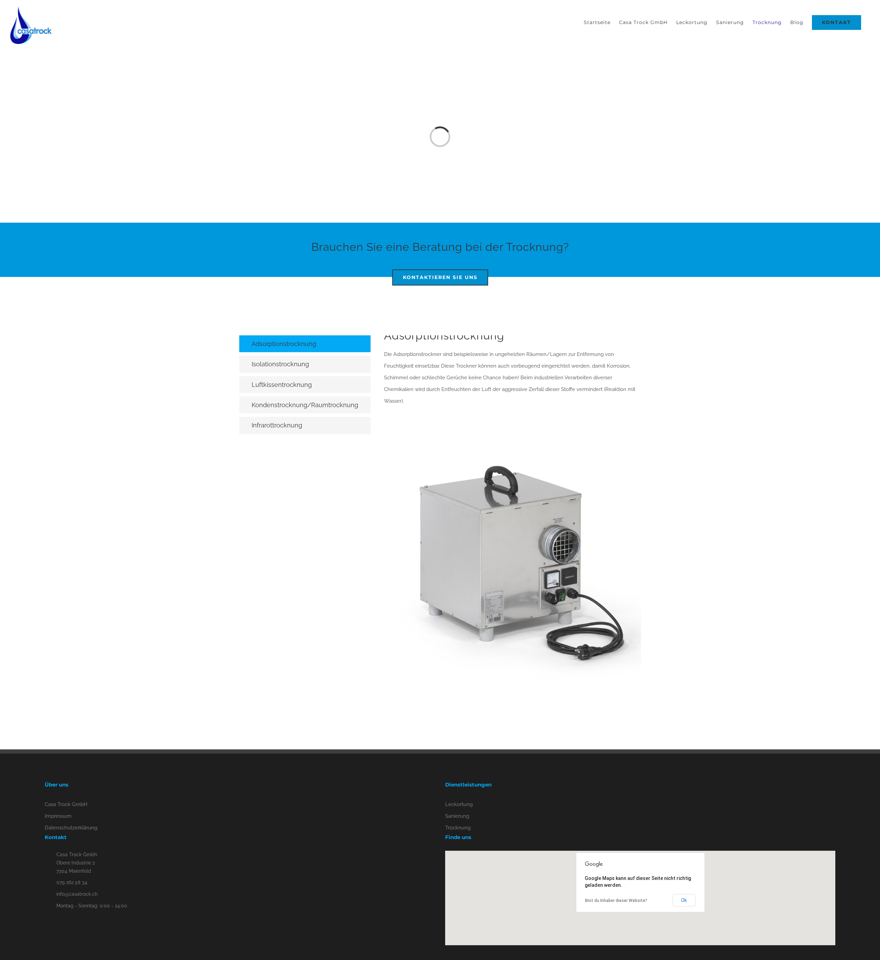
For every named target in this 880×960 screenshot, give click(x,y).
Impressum (58, 816)
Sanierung (457, 816)
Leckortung (459, 804)
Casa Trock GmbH (66, 804)
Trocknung (458, 828)
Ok (684, 900)
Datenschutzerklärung (71, 828)
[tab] (305, 343)
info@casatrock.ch (77, 894)
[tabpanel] (512, 520)
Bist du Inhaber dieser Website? (616, 900)
